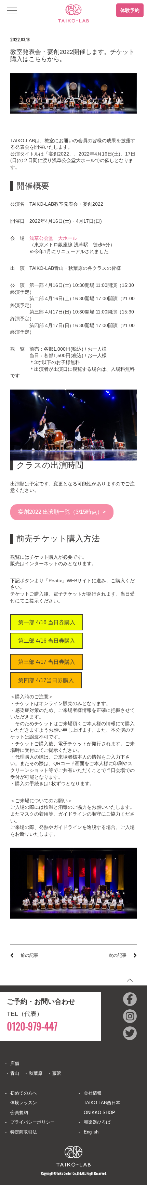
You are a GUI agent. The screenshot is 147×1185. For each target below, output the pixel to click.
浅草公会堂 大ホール (53, 238)
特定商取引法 (23, 1132)
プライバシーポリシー (32, 1122)
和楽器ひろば (97, 1122)
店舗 (14, 1063)
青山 (14, 1073)
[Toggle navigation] (12, 10)
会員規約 (19, 1112)
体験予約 (129, 10)
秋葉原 (35, 1073)
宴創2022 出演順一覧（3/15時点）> (62, 512)
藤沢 (56, 1073)
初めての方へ (23, 1093)
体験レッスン (23, 1102)
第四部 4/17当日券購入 (46, 680)
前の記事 (29, 955)
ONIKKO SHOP (99, 1112)
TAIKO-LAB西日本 (102, 1102)
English (91, 1132)
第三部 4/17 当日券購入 (46, 662)
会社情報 (93, 1093)
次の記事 (117, 955)
